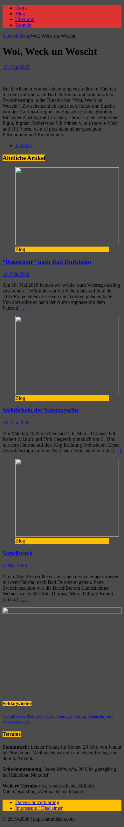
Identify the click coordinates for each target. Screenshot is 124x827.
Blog (20, 13)
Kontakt (23, 25)
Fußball (8, 716)
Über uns (24, 19)
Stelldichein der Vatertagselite (41, 410)
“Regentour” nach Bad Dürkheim (47, 261)
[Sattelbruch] (67, 535)
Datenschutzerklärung (37, 802)
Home (21, 8)
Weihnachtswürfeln (17, 722)
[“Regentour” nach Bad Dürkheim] (67, 243)
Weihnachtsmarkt (100, 716)
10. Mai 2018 (16, 274)
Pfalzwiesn (35, 716)
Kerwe (20, 716)
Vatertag (23, 145)
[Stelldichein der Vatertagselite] (67, 392)
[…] (23, 308)
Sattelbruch (18, 553)
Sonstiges (65, 716)
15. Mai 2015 (16, 67)
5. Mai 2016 (15, 565)
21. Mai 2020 (16, 422)
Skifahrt (51, 716)
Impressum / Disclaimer (39, 808)
